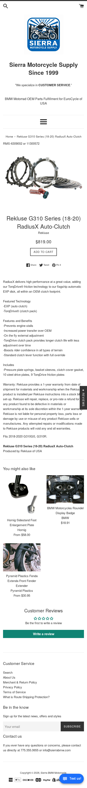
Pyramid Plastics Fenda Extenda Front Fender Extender (22, 581)
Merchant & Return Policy (20, 682)
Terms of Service (14, 692)
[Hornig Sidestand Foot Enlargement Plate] (21, 495)
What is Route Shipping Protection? (26, 697)
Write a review (43, 634)
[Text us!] (71, 779)
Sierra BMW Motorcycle (53, 772)
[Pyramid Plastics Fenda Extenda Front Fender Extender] (21, 557)
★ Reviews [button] (83, 398)
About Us (9, 677)
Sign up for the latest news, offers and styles (32, 716)
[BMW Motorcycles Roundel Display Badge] (65, 489)
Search (8, 672)
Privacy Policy (12, 687)
